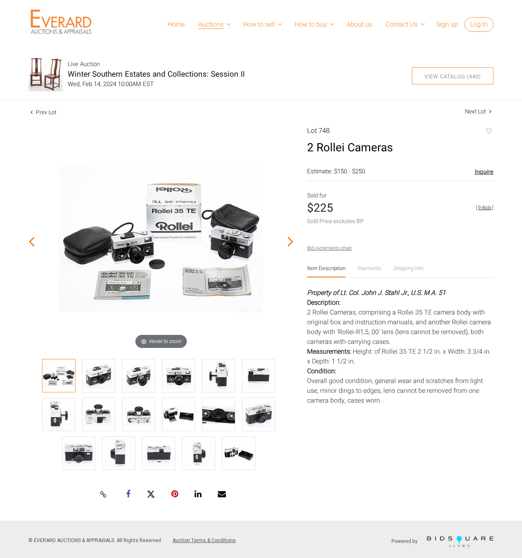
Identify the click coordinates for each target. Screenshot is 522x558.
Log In (479, 24)
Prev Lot (46, 112)
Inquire (484, 171)
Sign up (447, 24)
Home (176, 24)
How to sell (259, 24)
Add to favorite (488, 132)
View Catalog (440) (453, 76)
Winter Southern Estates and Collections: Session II (156, 74)
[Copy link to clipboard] (103, 495)
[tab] (326, 271)
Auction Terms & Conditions (204, 540)
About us (359, 24)
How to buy (310, 24)
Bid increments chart (329, 248)
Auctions (210, 24)
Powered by (405, 541)
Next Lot (476, 111)
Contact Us (402, 24)
